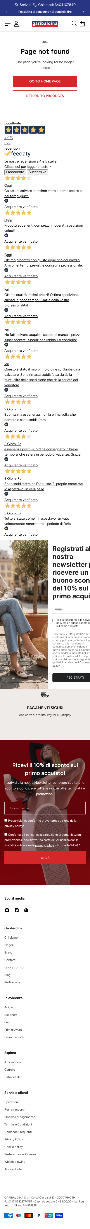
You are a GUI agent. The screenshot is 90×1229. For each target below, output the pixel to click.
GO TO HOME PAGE (45, 81)
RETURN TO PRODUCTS (45, 96)
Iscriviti (45, 857)
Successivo (37, 172)
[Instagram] (7, 910)
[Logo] (45, 24)
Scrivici (25, 5)
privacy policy (13, 826)
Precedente (15, 172)
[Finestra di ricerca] (74, 24)
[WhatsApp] (26, 910)
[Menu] (7, 23)
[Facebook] (16, 910)
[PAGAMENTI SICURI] (45, 705)
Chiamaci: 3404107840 (57, 5)
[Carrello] (82, 24)
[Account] (16, 24)
